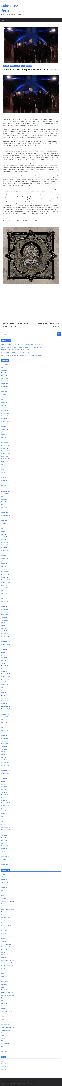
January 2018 (4, 639)
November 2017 (5, 644)
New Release (4, 984)
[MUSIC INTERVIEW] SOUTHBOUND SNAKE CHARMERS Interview (16, 325)
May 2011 (3, 838)
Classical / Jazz (5, 893)
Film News (4, 933)
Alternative (4, 885)
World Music (4, 1051)
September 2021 (5, 523)
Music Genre (29, 65)
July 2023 (3, 464)
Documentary (5, 912)
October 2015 (5, 711)
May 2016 (3, 692)
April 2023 (4, 472)
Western (3, 1049)
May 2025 (3, 405)
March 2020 (4, 571)
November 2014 (5, 741)
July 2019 (3, 590)
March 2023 (4, 475)
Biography (4, 890)
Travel (3, 1038)
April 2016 (4, 695)
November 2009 (5, 854)
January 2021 (4, 545)
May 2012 (3, 819)
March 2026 (4, 378)
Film (14, 20)
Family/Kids (4, 920)
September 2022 (5, 491)
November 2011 (5, 830)
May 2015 (3, 725)
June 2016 (4, 690)
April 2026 (4, 375)
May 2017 (3, 660)
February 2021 (5, 542)
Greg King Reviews (6, 944)
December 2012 (5, 803)
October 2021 (5, 520)
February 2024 (5, 445)
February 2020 (5, 574)
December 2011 (5, 827)
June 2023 (4, 467)
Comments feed (5, 1066)
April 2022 (4, 504)
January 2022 (4, 512)
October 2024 (5, 424)
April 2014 (4, 760)
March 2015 (4, 730)
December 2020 (5, 547)
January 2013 (4, 800)
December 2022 (5, 483)
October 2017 (5, 647)
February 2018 (5, 636)
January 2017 (4, 671)
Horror (3, 952)
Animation (4, 887)
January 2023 (4, 480)
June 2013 (4, 787)
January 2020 (4, 577)
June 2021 (4, 531)
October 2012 (5, 808)
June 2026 (4, 370)
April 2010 (4, 851)
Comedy (3, 895)
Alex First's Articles (6, 882)
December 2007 (5, 862)
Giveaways (4, 941)
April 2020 (4, 569)
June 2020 (4, 563)
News (25, 20)
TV (2, 1041)
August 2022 (4, 494)
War (2, 1046)
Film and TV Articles (6, 925)
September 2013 (5, 778)
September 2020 (5, 555)
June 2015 (4, 722)
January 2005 (4, 864)
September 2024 (5, 426)
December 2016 (5, 674)
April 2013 (4, 792)
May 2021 (3, 534)
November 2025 (5, 389)
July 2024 (3, 432)
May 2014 (3, 757)
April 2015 (4, 727)
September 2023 (5, 459)
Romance (3, 1008)
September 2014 (5, 746)
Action (3, 874)
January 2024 (4, 448)
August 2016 (4, 684)
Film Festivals (4, 928)
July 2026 (3, 367)
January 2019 (4, 606)
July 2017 (3, 655)
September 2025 (5, 394)
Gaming (3, 938)
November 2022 (5, 485)
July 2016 (3, 687)
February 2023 (5, 477)
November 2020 (5, 550)
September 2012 (5, 811)
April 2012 (4, 821)
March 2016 (4, 698)
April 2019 (4, 598)
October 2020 (5, 553)
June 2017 (4, 657)
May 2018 (3, 628)
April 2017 (4, 663)
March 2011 (4, 843)
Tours (2, 1035)
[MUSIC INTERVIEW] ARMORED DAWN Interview (47, 325)
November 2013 (5, 773)
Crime (3, 906)
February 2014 (5, 765)
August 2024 (4, 429)
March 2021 (4, 539)
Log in (3, 1061)
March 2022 (4, 507)
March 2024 (4, 442)
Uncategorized (5, 1043)
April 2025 (4, 408)
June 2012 (4, 816)
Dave (13, 73)
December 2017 (5, 641)
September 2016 (5, 682)
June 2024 (4, 434)
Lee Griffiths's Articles (7, 965)
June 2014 (4, 754)
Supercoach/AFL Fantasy (7, 1027)
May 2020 (3, 566)
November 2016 (5, 676)
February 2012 (5, 824)
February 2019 (5, 604)
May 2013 (3, 789)
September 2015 (5, 714)
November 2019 (5, 582)
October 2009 (5, 856)
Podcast (32, 20)
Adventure (4, 879)
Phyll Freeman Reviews (7, 995)
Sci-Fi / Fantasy (5, 1014)
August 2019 (4, 588)
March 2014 (4, 762)
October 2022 (5, 488)
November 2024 (5, 421)
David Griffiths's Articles (7, 909)
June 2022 (4, 499)
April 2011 (4, 840)
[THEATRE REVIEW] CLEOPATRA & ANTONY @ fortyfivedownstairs (18, 350)
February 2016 (5, 700)
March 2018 (4, 633)
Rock (2, 1006)
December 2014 (5, 738)
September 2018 (5, 617)
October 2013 (5, 776)
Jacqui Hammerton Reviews (8, 960)
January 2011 (4, 848)
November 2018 (5, 612)
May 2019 (3, 596)
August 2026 (4, 365)
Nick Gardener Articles (7, 990)
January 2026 (4, 383)
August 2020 (4, 558)
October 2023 (5, 456)
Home (8, 20)
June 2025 (4, 402)
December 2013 (5, 770)
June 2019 (4, 593)
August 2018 (4, 620)
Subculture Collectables (7, 1022)
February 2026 (5, 381)
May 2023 (3, 469)
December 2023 (5, 451)
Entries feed (4, 1063)
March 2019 (4, 601)
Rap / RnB (4, 1003)
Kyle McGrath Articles (7, 963)
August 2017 (4, 652)
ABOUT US (40, 20)
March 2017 (4, 666)
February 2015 (5, 733)
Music (19, 20)
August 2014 (4, 749)
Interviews (12, 65)
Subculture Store (5, 1024)
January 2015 (4, 735)
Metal (18, 65)
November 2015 (5, 709)
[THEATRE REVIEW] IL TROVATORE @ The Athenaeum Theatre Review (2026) (21, 344)
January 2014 (4, 768)
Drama (3, 914)
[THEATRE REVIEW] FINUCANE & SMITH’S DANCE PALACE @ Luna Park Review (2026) (23, 347)
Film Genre (4, 930)
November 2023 (5, 453)
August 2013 (4, 781)
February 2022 (5, 510)
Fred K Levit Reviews (6, 936)
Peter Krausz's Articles (7, 992)
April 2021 (4, 537)
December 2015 (5, 706)
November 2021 (5, 518)
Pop (2, 1000)
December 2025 (5, 386)
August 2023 (4, 461)
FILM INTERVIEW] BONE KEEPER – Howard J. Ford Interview (17, 352)
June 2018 (4, 625)
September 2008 (5, 859)
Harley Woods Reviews (7, 947)
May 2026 (3, 373)
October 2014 (5, 743)
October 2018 (5, 614)
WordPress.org (5, 1069)
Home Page (6, 65)
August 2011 (4, 835)
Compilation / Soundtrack (8, 901)
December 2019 (5, 580)
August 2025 (4, 397)
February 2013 (5, 797)
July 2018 (3, 623)
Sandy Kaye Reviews (6, 1011)
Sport (2, 1016)
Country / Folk (5, 904)
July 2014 (3, 752)
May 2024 (3, 437)
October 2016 (5, 679)
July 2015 (3, 719)
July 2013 (3, 784)
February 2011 (5, 846)
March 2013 (4, 795)
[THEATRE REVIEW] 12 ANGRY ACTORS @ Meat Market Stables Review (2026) (21, 355)
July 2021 (3, 528)
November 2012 (5, 805)
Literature (4, 968)
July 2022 (3, 496)
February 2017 (5, 668)
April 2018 (4, 631)
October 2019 (5, 585)
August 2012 (4, 813)
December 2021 (5, 515)
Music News (4, 981)
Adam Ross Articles (6, 877)
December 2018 (5, 609)
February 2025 (5, 413)
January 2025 (4, 416)
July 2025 (3, 399)
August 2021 (4, 526)
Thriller (3, 1033)
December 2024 (5, 418)
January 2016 (4, 703)
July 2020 (3, 561)
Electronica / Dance (6, 917)
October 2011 (5, 832)
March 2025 (4, 410)
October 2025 (5, 391)
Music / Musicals (5, 976)
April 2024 (4, 440)
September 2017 (5, 649)
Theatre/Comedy (5, 1030)
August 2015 (4, 717)
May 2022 (3, 502)
